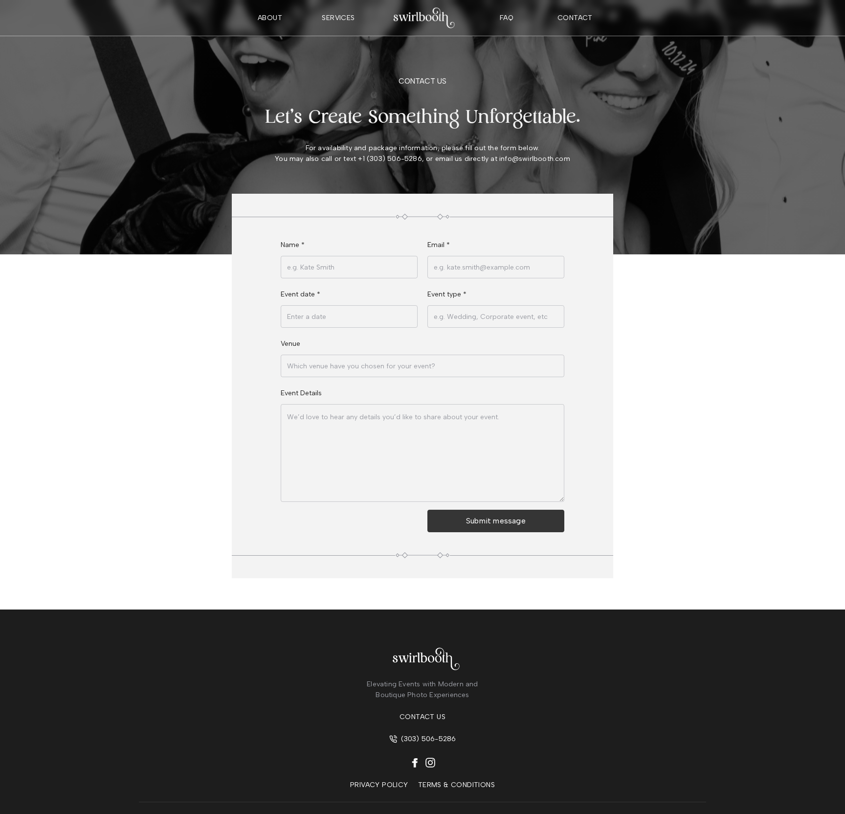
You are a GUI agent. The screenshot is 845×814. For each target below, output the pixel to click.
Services (338, 18)
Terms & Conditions (456, 785)
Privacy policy (379, 785)
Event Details (301, 393)
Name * (293, 245)
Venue (290, 343)
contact (575, 18)
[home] (422, 18)
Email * (438, 245)
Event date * (300, 294)
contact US (422, 717)
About (270, 18)
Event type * (447, 294)
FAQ (506, 18)
